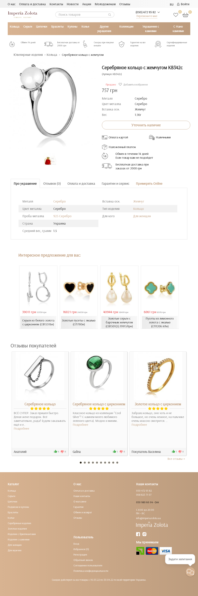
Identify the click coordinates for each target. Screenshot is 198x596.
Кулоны (72, 26)
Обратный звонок (83, 560)
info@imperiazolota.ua (148, 518)
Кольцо (138, 209)
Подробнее (21, 428)
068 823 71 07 (143, 494)
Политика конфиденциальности (90, 571)
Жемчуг (138, 201)
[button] (190, 572)
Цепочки (41, 26)
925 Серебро (62, 216)
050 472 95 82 (144, 490)
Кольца (14, 26)
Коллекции (126, 26)
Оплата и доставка (32, 4)
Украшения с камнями (151, 28)
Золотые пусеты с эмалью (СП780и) (79, 322)
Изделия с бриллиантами (22, 534)
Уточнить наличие (146, 125)
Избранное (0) (81, 549)
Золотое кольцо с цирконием (158, 404)
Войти (184, 4)
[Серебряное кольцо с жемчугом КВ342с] (52, 103)
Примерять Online (149, 183)
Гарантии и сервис (115, 183)
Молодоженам (105, 4)
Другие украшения (104, 28)
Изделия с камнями (19, 539)
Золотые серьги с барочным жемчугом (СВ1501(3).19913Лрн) (119, 322)
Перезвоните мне (146, 16)
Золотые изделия (17, 528)
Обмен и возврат (82, 512)
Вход (76, 543)
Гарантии (78, 507)
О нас (11, 4)
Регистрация (80, 554)
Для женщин (142, 216)
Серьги (27, 26)
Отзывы (124, 4)
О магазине (79, 501)
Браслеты (57, 26)
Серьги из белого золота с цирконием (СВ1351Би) (38, 322)
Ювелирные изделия (28, 55)
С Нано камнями (178, 28)
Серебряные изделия (19, 523)
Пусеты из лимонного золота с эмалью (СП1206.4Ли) (160, 322)
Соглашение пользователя (87, 565)
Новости (73, 4)
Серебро (59, 201)
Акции (86, 4)
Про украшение (25, 183)
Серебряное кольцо (40, 404)
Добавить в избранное (135, 84)
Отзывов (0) (52, 183)
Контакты (56, 4)
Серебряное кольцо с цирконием (99, 404)
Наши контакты (81, 496)
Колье (85, 26)
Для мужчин (14, 550)
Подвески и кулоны (18, 507)
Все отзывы (175, 459)
